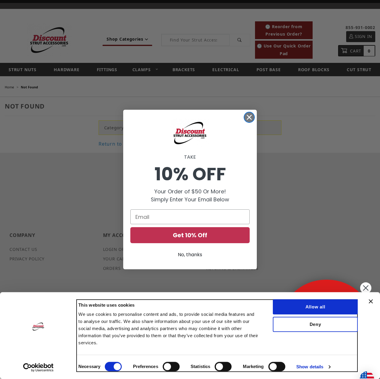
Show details (309, 366)
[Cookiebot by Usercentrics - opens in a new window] (38, 367)
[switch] (171, 366)
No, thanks (190, 254)
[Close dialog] (249, 117)
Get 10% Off (190, 235)
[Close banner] (371, 301)
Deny (315, 324)
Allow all (315, 306)
